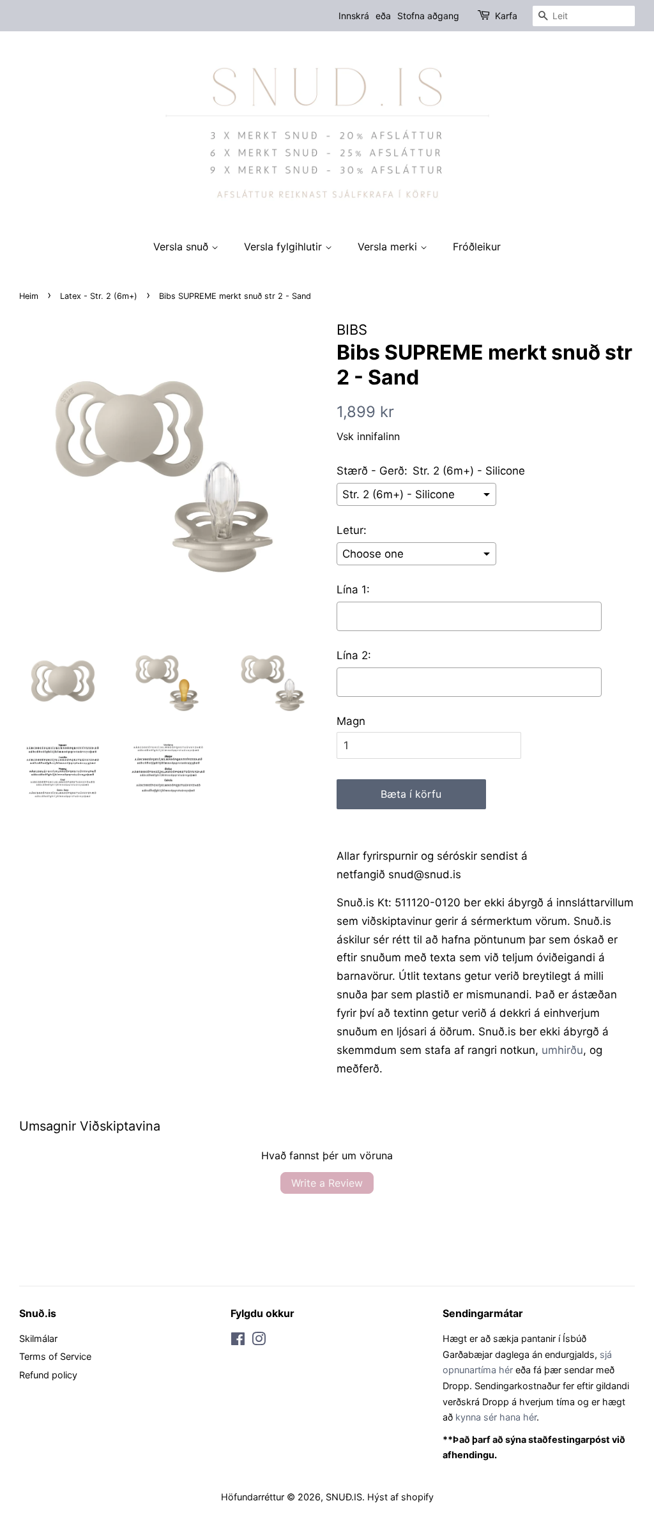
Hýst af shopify (400, 1496)
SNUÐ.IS (344, 1496)
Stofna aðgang (428, 15)
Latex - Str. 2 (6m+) (98, 296)
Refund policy (48, 1374)
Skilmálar (38, 1338)
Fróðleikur (477, 246)
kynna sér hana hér (495, 1417)
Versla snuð (182, 246)
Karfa (506, 15)
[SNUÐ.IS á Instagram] (259, 1341)
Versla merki (389, 246)
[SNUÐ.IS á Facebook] (238, 1341)
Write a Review (327, 1183)
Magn (351, 721)
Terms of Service (55, 1356)
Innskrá (353, 15)
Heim (28, 296)
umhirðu (562, 1050)
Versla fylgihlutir (284, 246)
